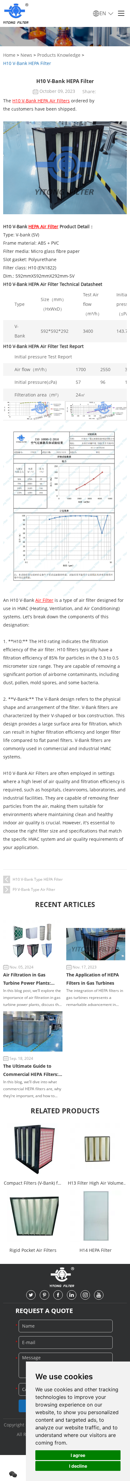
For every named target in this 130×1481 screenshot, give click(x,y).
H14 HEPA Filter (96, 1250)
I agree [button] (78, 1455)
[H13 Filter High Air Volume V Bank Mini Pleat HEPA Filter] (96, 1149)
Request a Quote (44, 1310)
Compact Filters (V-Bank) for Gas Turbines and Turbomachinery (33, 1183)
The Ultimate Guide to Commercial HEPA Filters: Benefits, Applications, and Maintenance (32, 1071)
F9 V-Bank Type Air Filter (34, 889)
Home (9, 55)
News (26, 55)
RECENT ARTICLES (65, 904)
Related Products (65, 1110)
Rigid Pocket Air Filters (32, 1250)
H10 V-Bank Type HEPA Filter (38, 879)
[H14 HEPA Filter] (96, 1216)
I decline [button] (78, 1466)
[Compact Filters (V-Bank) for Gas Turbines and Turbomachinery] (32, 1149)
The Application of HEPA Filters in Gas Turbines (92, 979)
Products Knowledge (58, 55)
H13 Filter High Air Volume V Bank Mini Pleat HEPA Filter (95, 1183)
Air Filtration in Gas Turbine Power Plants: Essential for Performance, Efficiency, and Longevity (32, 979)
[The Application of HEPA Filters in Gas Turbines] (96, 944)
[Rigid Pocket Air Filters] (32, 1216)
